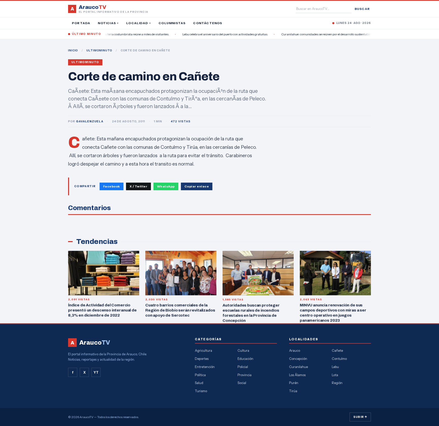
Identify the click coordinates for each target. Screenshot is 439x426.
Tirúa (293, 391)
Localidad (138, 23)
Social (242, 383)
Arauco (294, 350)
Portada (81, 23)
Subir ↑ (360, 417)
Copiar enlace (196, 186)
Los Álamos (297, 375)
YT (96, 372)
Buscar (362, 9)
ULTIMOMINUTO (99, 50)
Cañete (337, 350)
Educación (245, 359)
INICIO (73, 50)
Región (337, 383)
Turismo (201, 391)
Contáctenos (207, 23)
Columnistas (172, 23)
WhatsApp (166, 186)
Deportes (202, 359)
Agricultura (203, 350)
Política (200, 375)
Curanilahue (298, 367)
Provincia (245, 375)
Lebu (335, 367)
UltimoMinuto (85, 62)
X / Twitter (138, 186)
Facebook (111, 186)
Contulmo (339, 359)
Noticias (108, 23)
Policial (243, 367)
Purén (293, 383)
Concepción (298, 359)
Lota (335, 375)
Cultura (243, 350)
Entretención (205, 367)
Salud (199, 383)
